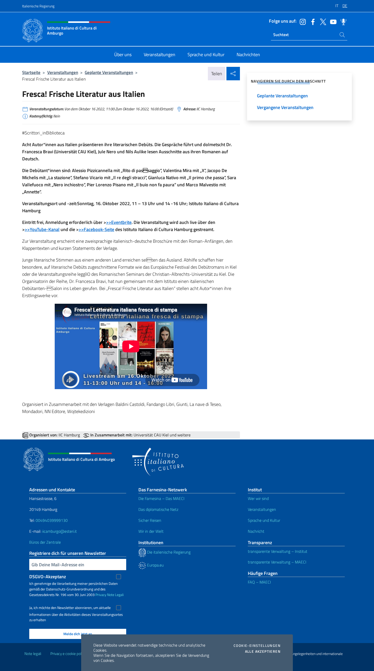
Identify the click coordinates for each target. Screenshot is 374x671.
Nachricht (256, 531)
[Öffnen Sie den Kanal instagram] (301, 21)
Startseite (31, 72)
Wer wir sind (258, 498)
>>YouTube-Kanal (42, 229)
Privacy (100, 594)
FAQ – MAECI (259, 582)
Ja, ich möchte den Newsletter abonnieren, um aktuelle (70, 608)
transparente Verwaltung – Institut (277, 551)
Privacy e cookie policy (68, 654)
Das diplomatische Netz (158, 509)
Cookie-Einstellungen (257, 645)
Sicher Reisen (149, 520)
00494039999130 (52, 520)
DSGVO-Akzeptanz (47, 576)
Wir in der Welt (151, 531)
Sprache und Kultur (264, 520)
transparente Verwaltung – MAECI (277, 562)
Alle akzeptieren (263, 651)
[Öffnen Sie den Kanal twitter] (322, 21)
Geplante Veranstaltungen (109, 72)
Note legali (32, 654)
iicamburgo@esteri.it (59, 531)
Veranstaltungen (62, 72)
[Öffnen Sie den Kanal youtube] (332, 21)
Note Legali (115, 594)
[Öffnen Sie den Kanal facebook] (312, 21)
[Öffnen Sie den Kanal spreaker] (342, 21)
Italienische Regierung (38, 6)
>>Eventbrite (119, 222)
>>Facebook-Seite (96, 229)
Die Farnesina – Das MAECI (161, 498)
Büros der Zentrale (45, 542)
